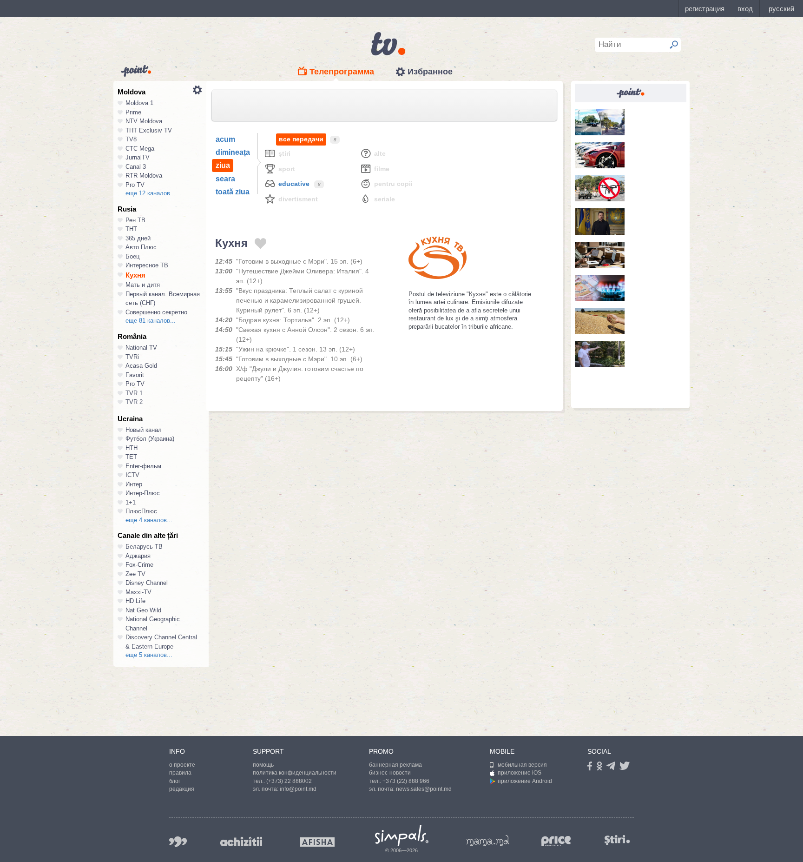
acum (225, 139)
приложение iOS (519, 772)
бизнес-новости (390, 772)
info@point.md (298, 789)
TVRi (132, 356)
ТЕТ (131, 456)
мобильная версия (522, 765)
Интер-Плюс (142, 493)
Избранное (430, 71)
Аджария (138, 555)
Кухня (135, 275)
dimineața (233, 152)
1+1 (130, 502)
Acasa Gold (141, 365)
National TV (141, 347)
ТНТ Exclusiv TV (148, 130)
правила (180, 772)
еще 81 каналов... (150, 320)
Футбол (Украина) (149, 438)
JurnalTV (137, 157)
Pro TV (135, 184)
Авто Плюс (141, 247)
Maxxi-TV (138, 592)
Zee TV (135, 573)
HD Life (135, 600)
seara (225, 179)
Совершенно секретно (156, 312)
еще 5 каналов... (148, 654)
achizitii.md (241, 841)
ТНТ (131, 228)
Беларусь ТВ (144, 546)
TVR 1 (134, 393)
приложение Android (525, 781)
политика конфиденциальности (294, 772)
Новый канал (143, 429)
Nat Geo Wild (143, 610)
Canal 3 (135, 166)
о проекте (182, 765)
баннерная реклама (395, 765)
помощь (263, 765)
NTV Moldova (143, 121)
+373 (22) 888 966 (405, 781)
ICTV (132, 474)
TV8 (131, 139)
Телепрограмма (341, 71)
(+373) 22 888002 (289, 781)
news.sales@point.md (424, 789)
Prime (133, 112)
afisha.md (317, 842)
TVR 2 (134, 401)
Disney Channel (146, 582)
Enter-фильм (143, 466)
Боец (132, 256)
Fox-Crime (139, 564)
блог (174, 781)
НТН (131, 447)
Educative (293, 183)
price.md (556, 841)
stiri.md (617, 840)
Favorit (134, 374)
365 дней (138, 238)
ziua (223, 165)
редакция (181, 789)
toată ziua (233, 192)
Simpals (401, 835)
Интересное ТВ (146, 265)
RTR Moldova (143, 175)
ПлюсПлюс (141, 511)
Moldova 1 (139, 102)
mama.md (488, 840)
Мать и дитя (142, 284)
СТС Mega (139, 148)
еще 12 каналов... (150, 193)
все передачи (301, 139)
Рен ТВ (135, 220)
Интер (133, 484)
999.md (178, 841)
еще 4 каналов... (148, 520)
